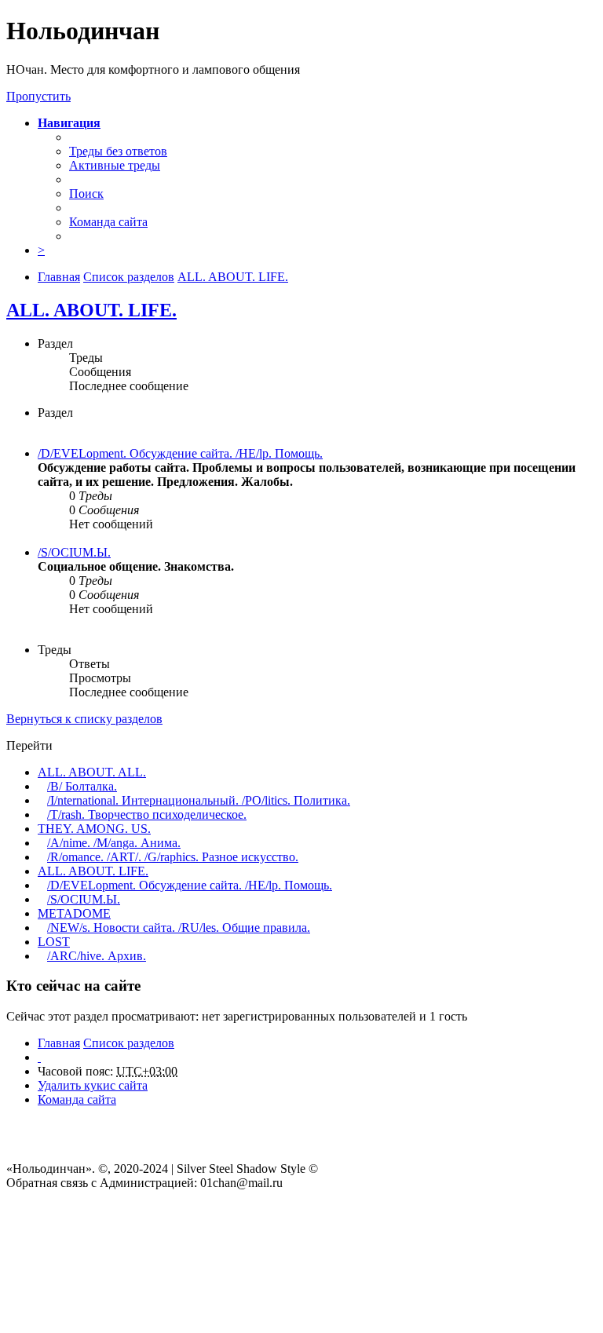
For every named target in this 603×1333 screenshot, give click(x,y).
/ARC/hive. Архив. (96, 955)
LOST (54, 941)
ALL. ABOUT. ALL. (92, 772)
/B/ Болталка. (82, 786)
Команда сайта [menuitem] (108, 221)
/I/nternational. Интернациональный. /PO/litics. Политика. (198, 800)
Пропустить (38, 96)
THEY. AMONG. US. (94, 828)
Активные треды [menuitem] (114, 165)
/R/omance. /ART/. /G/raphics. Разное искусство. (172, 857)
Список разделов (128, 1043)
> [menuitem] (41, 250)
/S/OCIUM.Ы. (74, 552)
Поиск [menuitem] (86, 193)
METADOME (74, 913)
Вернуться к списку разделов (84, 718)
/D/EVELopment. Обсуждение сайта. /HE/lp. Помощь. (180, 453)
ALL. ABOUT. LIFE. (91, 310)
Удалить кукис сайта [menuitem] (93, 1085)
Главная (59, 1043)
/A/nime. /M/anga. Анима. (114, 842)
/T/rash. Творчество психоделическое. (147, 814)
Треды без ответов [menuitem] (118, 151)
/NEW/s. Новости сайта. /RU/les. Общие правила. (178, 927)
